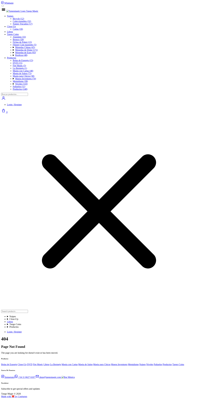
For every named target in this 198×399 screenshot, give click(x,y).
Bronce (18, 39)
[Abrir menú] (3, 11)
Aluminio (19, 37)
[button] (3, 99)
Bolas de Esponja (23, 60)
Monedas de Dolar (26, 50)
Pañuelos (19, 86)
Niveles (21, 84)
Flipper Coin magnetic (24, 44)
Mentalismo (20, 81)
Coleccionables (22, 21)
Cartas (18, 29)
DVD (17, 63)
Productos (11, 58)
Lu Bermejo (20, 68)
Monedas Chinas (25, 47)
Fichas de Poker (22, 42)
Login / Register (14, 104)
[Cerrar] (99, 308)
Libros (10, 31)
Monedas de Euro (25, 52)
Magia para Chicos (23, 76)
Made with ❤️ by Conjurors (14, 396)
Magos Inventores (25, 78)
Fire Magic (19, 65)
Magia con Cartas (23, 71)
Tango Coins (13, 34)
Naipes (10, 16)
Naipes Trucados (22, 24)
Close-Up (11, 26)
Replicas (21, 55)
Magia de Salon (22, 73)
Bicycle (18, 18)
